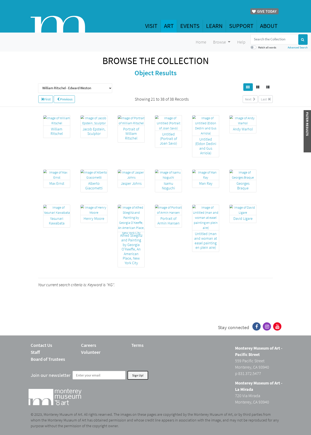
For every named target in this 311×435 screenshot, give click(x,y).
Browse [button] (220, 42)
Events (190, 26)
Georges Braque (243, 185)
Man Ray (205, 183)
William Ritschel (57, 131)
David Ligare (243, 218)
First (47, 99)
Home (201, 42)
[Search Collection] (303, 39)
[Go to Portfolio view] (258, 87)
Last (264, 99)
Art (169, 26)
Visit (151, 26)
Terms (137, 345)
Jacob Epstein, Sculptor (94, 131)
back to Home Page (58, 24)
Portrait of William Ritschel (131, 134)
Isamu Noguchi (168, 185)
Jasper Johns (131, 183)
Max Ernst (56, 183)
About (269, 26)
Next (248, 99)
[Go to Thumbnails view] (248, 87)
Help (241, 42)
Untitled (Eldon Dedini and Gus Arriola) (205, 146)
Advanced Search (298, 47)
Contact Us (41, 345)
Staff (35, 352)
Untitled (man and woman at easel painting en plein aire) (205, 240)
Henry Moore (94, 218)
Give (266, 11)
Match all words (267, 47)
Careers (88, 345)
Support (241, 26)
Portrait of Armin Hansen (168, 221)
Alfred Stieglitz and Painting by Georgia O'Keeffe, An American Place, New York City (131, 249)
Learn (214, 26)
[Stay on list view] (268, 87)
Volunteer (90, 352)
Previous (66, 99)
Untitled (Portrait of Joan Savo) (168, 139)
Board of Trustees (48, 359)
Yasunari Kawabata (57, 221)
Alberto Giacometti (94, 185)
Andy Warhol (243, 129)
